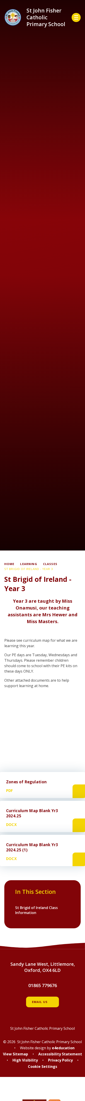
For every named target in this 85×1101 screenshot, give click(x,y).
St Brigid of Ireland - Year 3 (28, 569)
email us (40, 1002)
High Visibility (25, 1060)
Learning (28, 564)
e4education (63, 1047)
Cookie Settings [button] (42, 1066)
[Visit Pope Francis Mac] (42, 1091)
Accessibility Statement (60, 1054)
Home (9, 564)
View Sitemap (15, 1054)
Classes (50, 564)
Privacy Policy (60, 1060)
